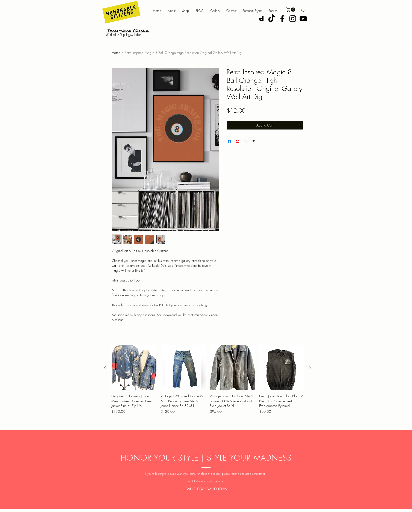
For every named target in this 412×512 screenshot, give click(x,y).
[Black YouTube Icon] (303, 18)
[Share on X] (253, 141)
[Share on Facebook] (229, 141)
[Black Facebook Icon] (282, 18)
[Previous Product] (105, 367)
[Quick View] (133, 367)
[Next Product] (310, 367)
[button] (188, 11)
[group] (208, 382)
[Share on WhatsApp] (245, 141)
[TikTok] (271, 18)
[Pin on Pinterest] (237, 141)
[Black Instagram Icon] (292, 18)
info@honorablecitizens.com (208, 481)
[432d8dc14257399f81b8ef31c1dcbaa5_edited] (261, 18)
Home (116, 52)
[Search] (303, 10)
